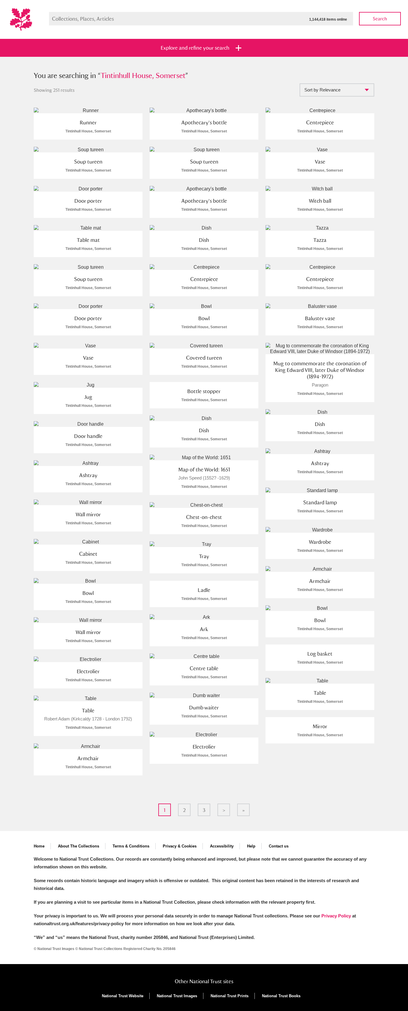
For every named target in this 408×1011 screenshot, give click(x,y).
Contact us (279, 846)
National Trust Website (122, 996)
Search (380, 19)
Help (251, 846)
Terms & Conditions (131, 846)
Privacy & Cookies (180, 846)
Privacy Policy (336, 915)
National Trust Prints (230, 996)
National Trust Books (281, 996)
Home (39, 846)
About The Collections (78, 846)
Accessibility (222, 846)
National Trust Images (177, 996)
